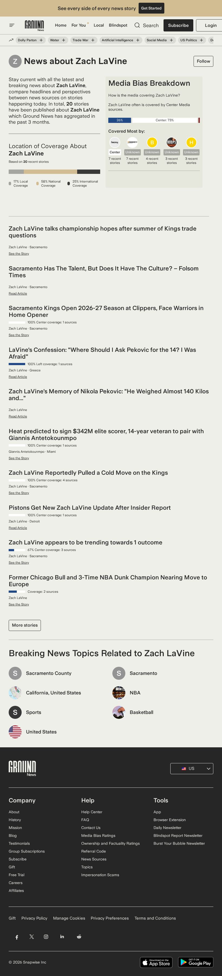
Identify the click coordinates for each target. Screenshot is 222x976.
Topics (87, 867)
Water (54, 40)
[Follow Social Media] (171, 40)
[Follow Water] (63, 40)
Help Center (91, 812)
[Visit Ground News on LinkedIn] (62, 936)
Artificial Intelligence (117, 40)
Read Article (18, 293)
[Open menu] (12, 25)
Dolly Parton (27, 40)
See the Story (19, 254)
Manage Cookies (69, 918)
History (15, 820)
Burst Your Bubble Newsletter (179, 843)
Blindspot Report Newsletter (178, 835)
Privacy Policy (34, 918)
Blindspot (118, 25)
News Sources (93, 859)
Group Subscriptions (27, 851)
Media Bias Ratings (98, 835)
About (14, 812)
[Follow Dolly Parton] (41, 40)
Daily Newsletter (167, 827)
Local (99, 25)
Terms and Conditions (155, 918)
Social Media (157, 40)
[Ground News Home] (34, 25)
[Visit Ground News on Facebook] (17, 937)
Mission (15, 827)
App (157, 812)
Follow (203, 61)
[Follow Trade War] (92, 40)
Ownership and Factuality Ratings (110, 843)
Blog (13, 835)
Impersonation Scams (100, 875)
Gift (12, 867)
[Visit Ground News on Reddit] (79, 936)
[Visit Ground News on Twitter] (31, 937)
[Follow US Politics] (201, 40)
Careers (15, 883)
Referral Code (93, 851)
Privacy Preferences (110, 918)
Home (61, 25)
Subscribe (178, 25)
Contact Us (90, 827)
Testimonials (19, 843)
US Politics (188, 40)
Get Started (151, 8)
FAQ (85, 820)
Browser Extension (170, 820)
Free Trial (16, 875)
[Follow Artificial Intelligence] (137, 40)
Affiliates (16, 890)
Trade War (80, 40)
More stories (25, 625)
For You (78, 25)
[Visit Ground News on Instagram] (45, 936)
